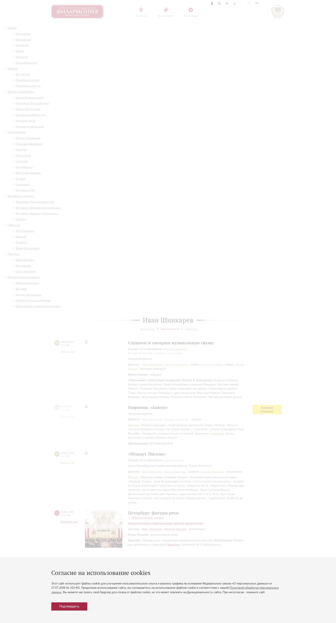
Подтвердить (69, 606)
